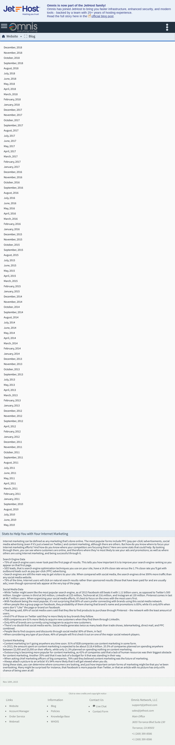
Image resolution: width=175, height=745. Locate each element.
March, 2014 (11, 343)
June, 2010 (10, 519)
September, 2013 (13, 374)
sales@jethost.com (143, 710)
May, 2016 (9, 208)
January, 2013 (12, 405)
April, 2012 (10, 426)
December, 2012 (13, 410)
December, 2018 (13, 47)
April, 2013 (10, 390)
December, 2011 (13, 441)
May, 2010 (9, 525)
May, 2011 (9, 478)
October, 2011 (12, 452)
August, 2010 (11, 509)
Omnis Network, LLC (144, 700)
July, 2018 (9, 73)
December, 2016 (13, 172)
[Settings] (168, 27)
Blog (53, 706)
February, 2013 (12, 400)
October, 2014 (12, 307)
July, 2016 (9, 198)
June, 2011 (10, 473)
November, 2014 (13, 301)
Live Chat (101, 706)
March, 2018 (11, 94)
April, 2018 (10, 89)
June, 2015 (10, 265)
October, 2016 (12, 182)
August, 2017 (11, 130)
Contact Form (100, 711)
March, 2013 (11, 395)
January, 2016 (12, 229)
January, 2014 (12, 353)
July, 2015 (9, 260)
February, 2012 (12, 431)
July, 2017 (9, 135)
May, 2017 (9, 146)
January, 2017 (12, 166)
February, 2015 (12, 286)
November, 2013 (13, 364)
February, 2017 (12, 161)
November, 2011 (13, 447)
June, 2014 (10, 327)
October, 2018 (12, 57)
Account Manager (19, 711)
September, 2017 (13, 125)
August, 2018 (11, 68)
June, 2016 (10, 203)
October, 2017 (12, 120)
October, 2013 (12, 369)
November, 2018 (13, 52)
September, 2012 (13, 421)
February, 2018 (12, 99)
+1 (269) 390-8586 (142, 733)
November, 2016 (13, 177)
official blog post (102, 16)
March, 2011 (11, 488)
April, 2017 (10, 151)
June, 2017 (10, 140)
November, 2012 (13, 416)
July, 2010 (9, 514)
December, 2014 (13, 296)
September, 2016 (13, 187)
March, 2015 (11, 281)
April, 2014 (10, 338)
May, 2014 (9, 332)
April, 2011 (10, 483)
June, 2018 (10, 78)
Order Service (17, 716)
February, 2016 (12, 223)
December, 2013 (13, 358)
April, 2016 (10, 213)
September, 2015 (13, 249)
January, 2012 (12, 436)
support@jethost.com (144, 705)
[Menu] (4, 27)
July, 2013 (9, 379)
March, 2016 (11, 218)
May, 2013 (9, 384)
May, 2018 (9, 83)
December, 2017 (13, 109)
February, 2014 (12, 348)
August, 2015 (11, 255)
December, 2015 (13, 234)
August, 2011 (11, 462)
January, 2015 (12, 291)
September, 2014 (13, 312)
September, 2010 (13, 504)
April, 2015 (10, 275)
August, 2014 (11, 317)
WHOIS (55, 721)
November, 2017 (13, 115)
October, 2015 (12, 244)
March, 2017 (11, 156)
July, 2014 (9, 322)
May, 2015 (9, 270)
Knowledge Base (60, 716)
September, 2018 (13, 63)
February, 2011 (12, 493)
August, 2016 (11, 192)
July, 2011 (9, 467)
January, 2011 (12, 499)
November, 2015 (13, 239)
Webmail (14, 721)
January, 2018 (12, 104)
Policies (55, 711)
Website (12, 36)
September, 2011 (13, 457)
